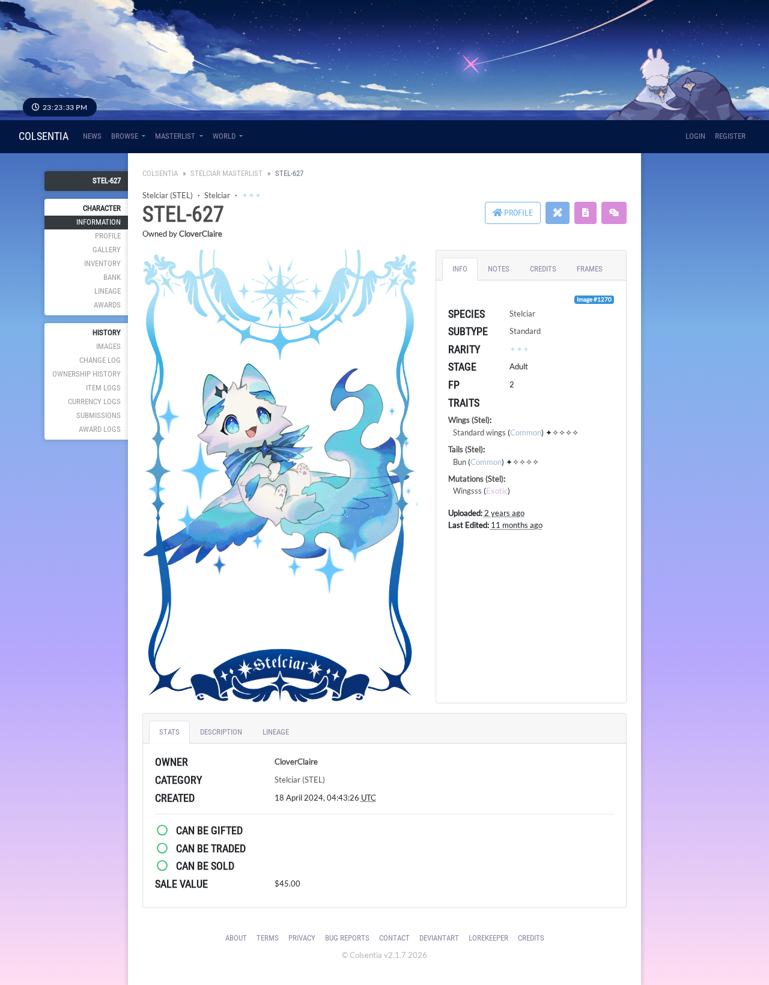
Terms (268, 937)
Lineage (107, 291)
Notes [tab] (498, 268)
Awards (107, 304)
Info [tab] (459, 268)
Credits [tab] (543, 268)
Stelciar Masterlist (226, 173)
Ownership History (86, 373)
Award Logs (100, 429)
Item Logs (103, 387)
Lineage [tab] (276, 731)
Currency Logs (94, 401)
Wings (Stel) (469, 420)
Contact (394, 937)
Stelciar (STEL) (167, 195)
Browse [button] (125, 136)
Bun (459, 462)
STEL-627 (107, 180)
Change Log (100, 360)
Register (730, 136)
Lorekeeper (488, 937)
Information (98, 221)
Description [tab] (221, 731)
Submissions (98, 415)
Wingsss (467, 491)
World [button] (225, 136)
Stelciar (217, 195)
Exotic (497, 491)
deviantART (439, 937)
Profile (108, 235)
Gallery (107, 249)
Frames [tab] (590, 268)
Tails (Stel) (465, 449)
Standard (525, 331)
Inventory (102, 263)
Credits (531, 937)
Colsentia (43, 136)
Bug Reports (347, 937)
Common (525, 432)
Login (695, 136)
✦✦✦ (251, 195)
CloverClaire (200, 233)
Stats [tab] (169, 731)
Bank (112, 277)
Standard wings (479, 432)
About (236, 937)
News (92, 136)
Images (108, 346)
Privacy (301, 937)
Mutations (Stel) (475, 478)
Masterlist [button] (176, 136)
